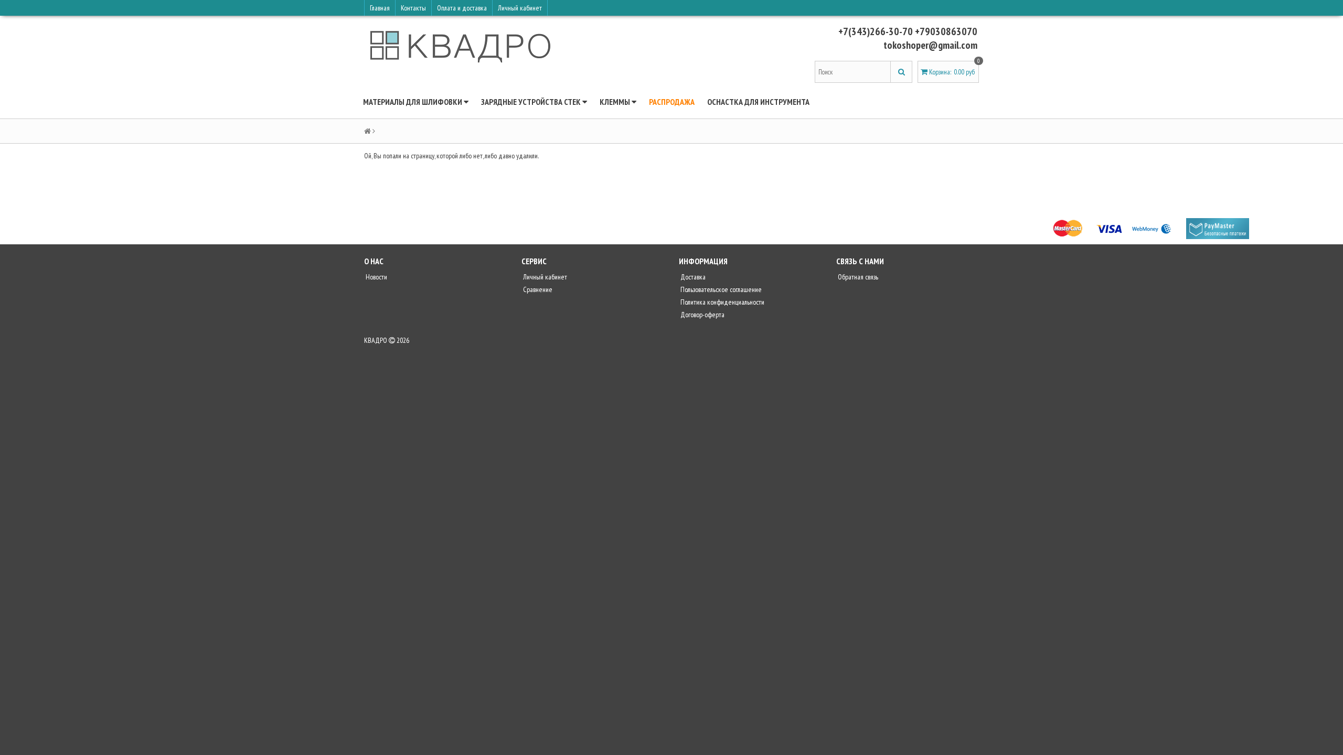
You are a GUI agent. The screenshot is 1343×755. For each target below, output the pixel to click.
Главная (380, 8)
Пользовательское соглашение (720, 289)
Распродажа (672, 101)
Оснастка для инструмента (758, 101)
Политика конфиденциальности (721, 302)
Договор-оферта (701, 314)
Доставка (692, 277)
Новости (375, 277)
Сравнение (536, 289)
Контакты (413, 8)
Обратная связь (857, 277)
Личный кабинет (520, 8)
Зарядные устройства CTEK (531, 101)
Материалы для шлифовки (413, 101)
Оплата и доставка (462, 8)
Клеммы (616, 101)
